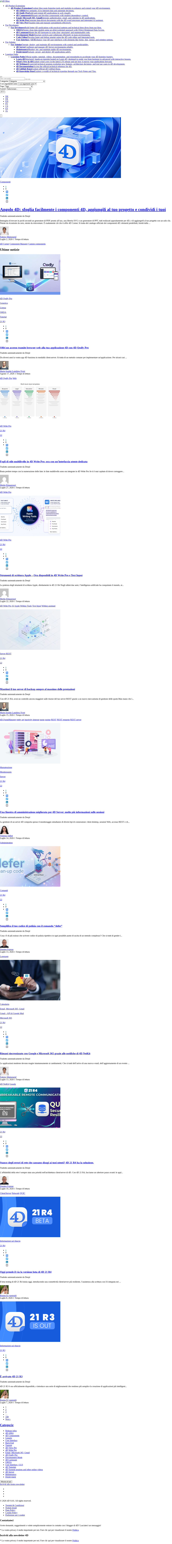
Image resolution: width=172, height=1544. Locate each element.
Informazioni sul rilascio (10, 1241)
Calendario (4, 1004)
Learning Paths (11, 54)
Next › (8, 1419)
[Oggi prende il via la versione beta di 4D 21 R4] (30, 1236)
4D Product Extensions (15, 6)
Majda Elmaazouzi (8, 485)
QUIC (22, 1193)
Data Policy (10, 1510)
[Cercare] (29, 79)
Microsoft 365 (6, 1018)
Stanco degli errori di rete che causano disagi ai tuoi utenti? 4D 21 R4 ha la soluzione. (47, 1162)
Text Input (36, 606)
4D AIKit (9, 1433)
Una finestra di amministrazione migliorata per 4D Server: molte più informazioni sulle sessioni (52, 812)
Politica (75, 1530)
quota (42, 720)
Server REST (5, 654)
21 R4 (2, 430)
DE (6, 96)
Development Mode (13, 1457)
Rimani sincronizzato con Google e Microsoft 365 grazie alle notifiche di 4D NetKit (45, 1053)
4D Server (9, 1472)
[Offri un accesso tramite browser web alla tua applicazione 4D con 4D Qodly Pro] (30, 294)
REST (53, 720)
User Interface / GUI (14, 1465)
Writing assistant (48, 606)
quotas (48, 720)
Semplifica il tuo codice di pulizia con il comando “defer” (31, 926)
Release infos (11, 1431)
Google (13, 1084)
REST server (75, 720)
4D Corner (4, 244)
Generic (8, 1438)
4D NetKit (4, 1084)
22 (1, 435)
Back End (9, 1443)
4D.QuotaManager (8, 720)
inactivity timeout (32, 720)
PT (6, 104)
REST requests (63, 720)
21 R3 (2, 321)
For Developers (12, 25)
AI (13, 606)
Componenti (5, 182)
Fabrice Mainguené (8, 237)
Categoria (4, 81)
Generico (4, 303)
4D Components (12, 1435)
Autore (3, 89)
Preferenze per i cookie (15, 1515)
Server (3, 776)
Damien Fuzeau (6, 949)
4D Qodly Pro (6, 298)
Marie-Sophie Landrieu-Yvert (12, 371)
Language (4, 956)
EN (6, 101)
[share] (5, 203)
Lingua (3, 308)
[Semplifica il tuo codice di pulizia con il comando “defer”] (30, 886)
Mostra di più (6, 1482)
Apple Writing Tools (23, 606)
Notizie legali (11, 1508)
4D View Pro (11, 1448)
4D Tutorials (10, 1467)
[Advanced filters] (26, 79)
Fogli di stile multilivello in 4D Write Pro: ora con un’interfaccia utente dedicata (43, 461)
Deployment (10, 1477)
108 (7, 1417)
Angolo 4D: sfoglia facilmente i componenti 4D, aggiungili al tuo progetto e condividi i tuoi (83, 209)
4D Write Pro (5, 426)
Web (15, 378)
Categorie (7, 1425)
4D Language (11, 1460)
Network (15, 1193)
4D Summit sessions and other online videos (24, 1469)
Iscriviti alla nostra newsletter (12, 1484)
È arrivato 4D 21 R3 (11, 1376)
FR (6, 99)
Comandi (4, 890)
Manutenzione (6, 767)
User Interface (11, 1440)
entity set (20, 720)
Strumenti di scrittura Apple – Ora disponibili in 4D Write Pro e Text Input (41, 575)
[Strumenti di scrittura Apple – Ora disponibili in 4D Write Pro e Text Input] (30, 535)
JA (6, 111)
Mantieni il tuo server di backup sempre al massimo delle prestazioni (37, 689)
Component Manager (19, 244)
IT (2, 92)
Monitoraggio (6, 772)
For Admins (10, 42)
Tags (2, 86)
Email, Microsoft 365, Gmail (12, 1009)
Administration (6, 843)
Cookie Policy (11, 1512)
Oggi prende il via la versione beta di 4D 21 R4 (25, 1271)
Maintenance (10, 1474)
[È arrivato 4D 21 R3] (30, 1341)
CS (6, 106)
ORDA (3, 312)
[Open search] (1, 76)
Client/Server (5, 1193)
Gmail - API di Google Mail (12, 1013)
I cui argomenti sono (8, 84)
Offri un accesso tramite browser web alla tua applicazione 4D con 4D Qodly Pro (44, 347)
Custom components (37, 244)
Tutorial (3, 317)
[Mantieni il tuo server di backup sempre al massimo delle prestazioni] (30, 649)
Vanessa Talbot (6, 836)
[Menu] (1, 115)
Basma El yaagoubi (8, 1295)
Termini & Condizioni (14, 1505)
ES (6, 108)
